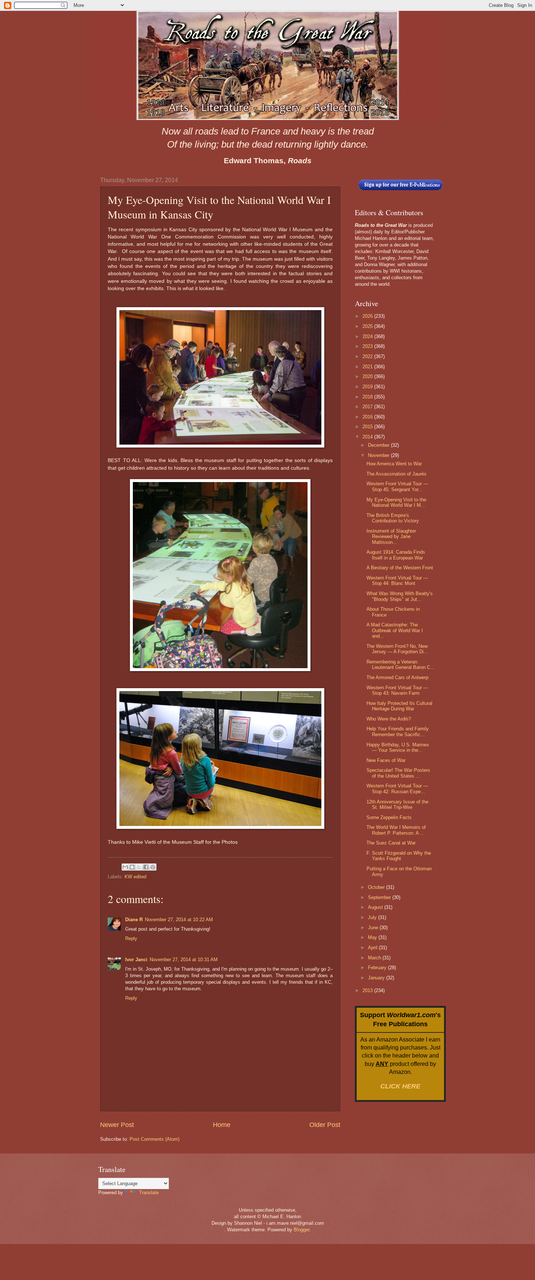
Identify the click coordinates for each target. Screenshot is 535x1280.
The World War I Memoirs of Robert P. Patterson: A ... (396, 829)
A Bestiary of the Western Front (399, 567)
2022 (368, 356)
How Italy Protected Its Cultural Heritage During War (399, 706)
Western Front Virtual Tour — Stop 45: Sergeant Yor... (397, 486)
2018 (368, 397)
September (380, 897)
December (379, 445)
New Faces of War (385, 760)
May (373, 937)
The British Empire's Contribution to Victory (392, 518)
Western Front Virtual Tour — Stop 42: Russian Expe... (397, 788)
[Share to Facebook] (146, 867)
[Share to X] (139, 867)
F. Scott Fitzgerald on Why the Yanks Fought (398, 855)
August (376, 907)
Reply (131, 938)
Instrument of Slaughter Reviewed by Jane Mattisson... (391, 536)
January (377, 977)
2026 (368, 316)
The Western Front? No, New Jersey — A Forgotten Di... (397, 648)
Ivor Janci (136, 959)
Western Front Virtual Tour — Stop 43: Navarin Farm (397, 690)
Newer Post (117, 1124)
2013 (368, 990)
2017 (368, 406)
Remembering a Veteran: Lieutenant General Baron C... (400, 664)
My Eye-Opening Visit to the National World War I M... (396, 502)
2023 (368, 346)
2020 (368, 376)
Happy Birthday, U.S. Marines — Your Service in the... (397, 747)
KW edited (135, 876)
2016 (368, 417)
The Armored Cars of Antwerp (397, 677)
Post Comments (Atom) (154, 1139)
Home (221, 1124)
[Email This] (125, 867)
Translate (149, 1192)
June (374, 927)
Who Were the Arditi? (388, 719)
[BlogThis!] (132, 867)
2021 (368, 366)
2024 (368, 336)
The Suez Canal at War (391, 843)
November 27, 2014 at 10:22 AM (179, 919)
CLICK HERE (400, 1086)
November (379, 455)
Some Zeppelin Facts (389, 817)
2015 (368, 426)
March (375, 957)
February (378, 967)
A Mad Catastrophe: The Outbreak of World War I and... (394, 630)
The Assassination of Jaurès (396, 474)
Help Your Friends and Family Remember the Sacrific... (397, 731)
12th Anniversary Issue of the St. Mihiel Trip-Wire (397, 804)
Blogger (301, 1229)
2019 (368, 386)
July (373, 917)
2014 (368, 437)
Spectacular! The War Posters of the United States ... (398, 772)
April (373, 947)
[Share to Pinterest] (152, 867)
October (377, 887)
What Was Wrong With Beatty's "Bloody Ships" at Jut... (399, 596)
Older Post (324, 1124)
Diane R (134, 919)
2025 (368, 326)
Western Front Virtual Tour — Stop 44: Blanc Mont (397, 580)
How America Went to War (394, 463)
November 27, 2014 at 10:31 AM (184, 959)
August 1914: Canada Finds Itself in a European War (395, 554)
